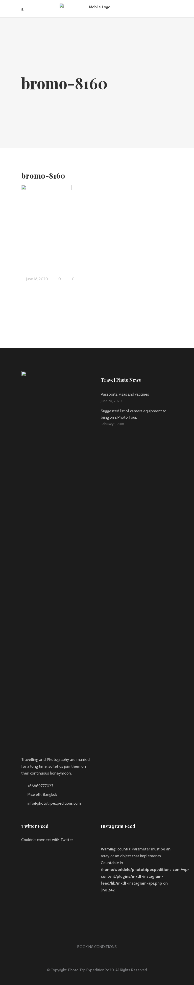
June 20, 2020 (111, 401)
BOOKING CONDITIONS (97, 947)
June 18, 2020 (36, 279)
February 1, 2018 (112, 424)
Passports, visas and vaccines (125, 394)
